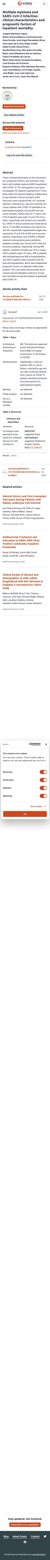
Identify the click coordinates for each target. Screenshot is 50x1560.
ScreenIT (12, 312)
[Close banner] (46, 744)
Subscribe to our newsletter (25, 1525)
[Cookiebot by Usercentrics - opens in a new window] (30, 744)
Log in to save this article (19, 155)
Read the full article (14, 106)
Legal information (39, 1554)
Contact (35, 1536)
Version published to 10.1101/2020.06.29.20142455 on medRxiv (23, 471)
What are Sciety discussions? (16, 133)
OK (25, 814)
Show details (36, 806)
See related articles (14, 115)
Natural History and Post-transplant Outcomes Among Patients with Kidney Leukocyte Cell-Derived (24, 499)
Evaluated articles (13, 147)
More (14, 455)
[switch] (43, 780)
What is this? (9, 321)
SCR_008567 (35, 447)
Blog (6, 1536)
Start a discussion (13, 128)
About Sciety (20, 1536)
